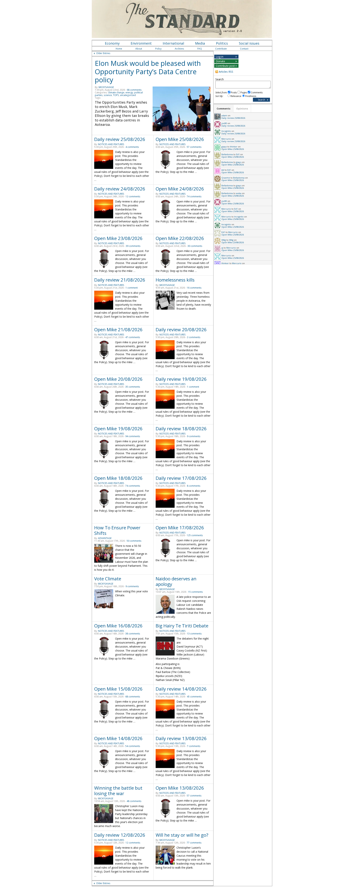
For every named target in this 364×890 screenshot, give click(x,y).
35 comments (132, 386)
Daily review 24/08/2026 (119, 189)
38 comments (132, 633)
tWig (223, 239)
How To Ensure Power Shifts (117, 530)
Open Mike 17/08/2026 (180, 527)
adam (224, 115)
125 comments (195, 535)
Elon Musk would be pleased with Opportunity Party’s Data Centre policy (148, 71)
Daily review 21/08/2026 (119, 280)
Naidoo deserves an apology (176, 581)
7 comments (193, 746)
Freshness (250, 96)
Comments (257, 92)
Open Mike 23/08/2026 (118, 238)
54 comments (132, 746)
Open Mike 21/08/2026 (118, 329)
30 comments (194, 246)
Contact (244, 48)
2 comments (193, 337)
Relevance (236, 96)
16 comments (194, 287)
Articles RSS (226, 71)
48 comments (134, 801)
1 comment (132, 287)
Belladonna (227, 154)
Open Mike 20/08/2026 (118, 379)
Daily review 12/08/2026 (119, 835)
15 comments (195, 591)
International (173, 43)
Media (200, 43)
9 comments (193, 436)
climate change (116, 92)
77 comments (194, 842)
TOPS (116, 95)
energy (129, 92)
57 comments (194, 147)
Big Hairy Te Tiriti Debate (182, 625)
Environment (141, 43)
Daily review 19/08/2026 (181, 379)
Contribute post (225, 66)
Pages (244, 92)
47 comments (132, 337)
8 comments (193, 485)
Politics (222, 43)
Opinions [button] (242, 108)
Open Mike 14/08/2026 (118, 738)
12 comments (133, 196)
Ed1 (238, 154)
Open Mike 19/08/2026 (118, 428)
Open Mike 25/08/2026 (180, 139)
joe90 (224, 123)
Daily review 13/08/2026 (181, 738)
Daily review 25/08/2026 (119, 139)
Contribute (221, 48)
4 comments (132, 147)
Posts (234, 92)
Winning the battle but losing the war (118, 790)
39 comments (133, 246)
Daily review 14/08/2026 (181, 689)
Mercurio (226, 138)
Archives (179, 48)
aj (222, 247)
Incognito (226, 131)
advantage (104, 538)
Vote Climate (107, 578)
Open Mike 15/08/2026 (118, 689)
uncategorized (128, 95)
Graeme (225, 177)
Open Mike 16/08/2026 (118, 625)
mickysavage (106, 87)
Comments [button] (223, 108)
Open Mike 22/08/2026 (180, 238)
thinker (233, 146)
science (108, 95)
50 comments (134, 540)
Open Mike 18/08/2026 (118, 478)
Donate (220, 61)
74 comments (194, 196)
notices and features (111, 144)
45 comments (194, 696)
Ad (222, 169)
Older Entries (103, 53)
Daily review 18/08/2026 (181, 428)
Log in (219, 56)
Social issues (249, 43)
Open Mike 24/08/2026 (180, 189)
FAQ (199, 48)
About (138, 48)
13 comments (194, 633)
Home (119, 48)
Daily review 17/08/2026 (181, 478)
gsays (224, 146)
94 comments (132, 436)
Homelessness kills (175, 280)
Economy (112, 43)
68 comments (134, 89)
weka (238, 193)
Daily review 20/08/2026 (181, 329)
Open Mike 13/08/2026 (180, 788)
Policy (158, 48)
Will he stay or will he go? (182, 835)
